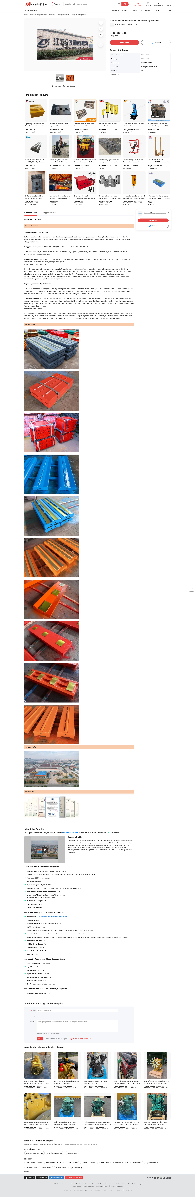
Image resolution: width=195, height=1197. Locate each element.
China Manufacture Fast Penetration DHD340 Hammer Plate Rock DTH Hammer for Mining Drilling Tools (159, 161)
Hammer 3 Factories (88, 1163)
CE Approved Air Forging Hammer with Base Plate (133, 125)
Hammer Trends (61, 1168)
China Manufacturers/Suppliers (81, 1184)
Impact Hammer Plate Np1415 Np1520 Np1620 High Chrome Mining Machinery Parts (34, 161)
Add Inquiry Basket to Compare (65, 86)
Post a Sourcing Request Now (80, 1039)
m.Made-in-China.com (102, 1186)
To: (35, 1016)
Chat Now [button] (157, 43)
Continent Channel (121, 1184)
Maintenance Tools (73, 1153)
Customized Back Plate (120, 1163)
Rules (169, 10)
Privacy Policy (128, 1190)
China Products (66, 1184)
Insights (140, 1184)
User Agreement (108, 1190)
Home (26, 15)
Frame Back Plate (31, 1168)
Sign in (168, 5)
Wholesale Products (97, 1184)
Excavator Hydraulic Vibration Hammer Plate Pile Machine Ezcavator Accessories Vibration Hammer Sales (59, 161)
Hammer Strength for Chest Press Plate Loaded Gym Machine (133, 161)
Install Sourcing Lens (75, 1178)
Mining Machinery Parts (78, 15)
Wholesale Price (109, 1184)
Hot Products (56, 1184)
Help (134, 10)
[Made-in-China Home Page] (35, 4)
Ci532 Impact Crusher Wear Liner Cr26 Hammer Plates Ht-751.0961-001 (158, 197)
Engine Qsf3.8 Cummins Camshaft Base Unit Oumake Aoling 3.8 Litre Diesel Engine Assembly (127, 1083)
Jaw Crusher (42, 917)
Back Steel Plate (104, 1163)
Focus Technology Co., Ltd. (83, 1190)
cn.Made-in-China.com (116, 1186)
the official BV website (71, 833)
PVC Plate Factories (71, 1163)
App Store (29, 1178)
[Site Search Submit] (125, 4)
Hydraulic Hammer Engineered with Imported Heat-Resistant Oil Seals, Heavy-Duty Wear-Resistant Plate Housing (134, 197)
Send (39, 1039)
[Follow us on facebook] (155, 1178)
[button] (119, 4)
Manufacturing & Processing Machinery (42, 15)
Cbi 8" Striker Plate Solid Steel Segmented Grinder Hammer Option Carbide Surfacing (60, 125)
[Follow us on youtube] (164, 1178)
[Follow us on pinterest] (167, 1178)
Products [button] (57, 4)
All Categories (31, 10)
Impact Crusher (52, 917)
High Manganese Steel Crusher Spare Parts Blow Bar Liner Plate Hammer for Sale (35, 125)
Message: (33, 1022)
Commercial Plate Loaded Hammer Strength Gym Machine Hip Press (85, 161)
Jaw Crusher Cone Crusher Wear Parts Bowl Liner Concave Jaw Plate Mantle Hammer (59, 197)
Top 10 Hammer (46, 1168)
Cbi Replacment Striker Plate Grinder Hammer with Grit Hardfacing (34, 197)
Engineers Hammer (152, 1163)
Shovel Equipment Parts (54, 1153)
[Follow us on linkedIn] (169, 1178)
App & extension (146, 10)
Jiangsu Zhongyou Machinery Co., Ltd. (127, 24)
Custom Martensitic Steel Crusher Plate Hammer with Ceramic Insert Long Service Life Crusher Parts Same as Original (84, 125)
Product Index (132, 1184)
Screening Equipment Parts (34, 1153)
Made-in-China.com (88, 1186)
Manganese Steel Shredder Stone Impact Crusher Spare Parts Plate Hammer (158, 125)
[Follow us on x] (158, 1178)
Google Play (42, 1178)
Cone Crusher (62, 917)
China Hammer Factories (34, 1163)
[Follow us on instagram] (161, 1178)
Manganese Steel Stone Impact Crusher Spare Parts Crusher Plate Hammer (109, 197)
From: (34, 1011)
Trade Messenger (56, 1178)
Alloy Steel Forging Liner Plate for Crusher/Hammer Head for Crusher (110, 161)
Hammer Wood (136, 1163)
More (26, 1171)
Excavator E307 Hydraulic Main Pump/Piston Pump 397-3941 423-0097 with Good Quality (37, 1083)
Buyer (124, 10)
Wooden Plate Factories (53, 1163)
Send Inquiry (124, 42)
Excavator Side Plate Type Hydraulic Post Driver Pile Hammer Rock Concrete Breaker (84, 197)
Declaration (119, 1190)
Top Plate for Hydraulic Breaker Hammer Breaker (108, 125)
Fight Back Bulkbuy (76, 1168)
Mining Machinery (63, 15)
